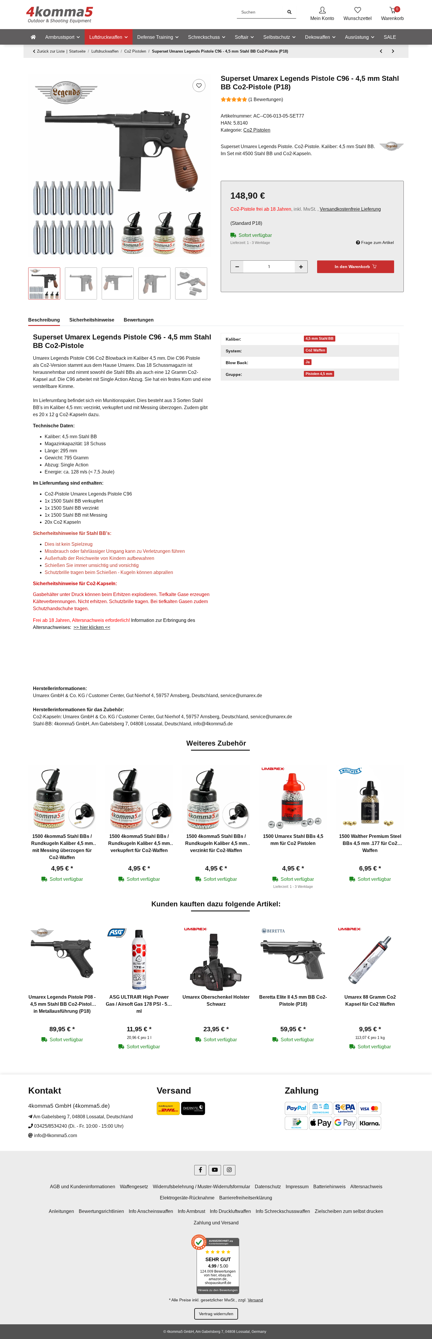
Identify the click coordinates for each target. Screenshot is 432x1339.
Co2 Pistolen (256, 130)
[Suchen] (289, 12)
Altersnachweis (366, 1186)
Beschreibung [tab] (44, 319)
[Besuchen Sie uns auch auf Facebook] (200, 1170)
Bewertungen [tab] (139, 319)
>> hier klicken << (91, 627)
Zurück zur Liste (51, 51)
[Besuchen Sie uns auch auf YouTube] (215, 1170)
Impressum (297, 1186)
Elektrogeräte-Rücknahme (187, 1197)
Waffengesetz (134, 1186)
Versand (255, 1300)
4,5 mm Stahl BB (320, 339)
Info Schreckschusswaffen (283, 1211)
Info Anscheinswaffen (151, 1211)
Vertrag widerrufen (216, 1313)
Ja (308, 362)
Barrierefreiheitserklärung (245, 1197)
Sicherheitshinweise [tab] (91, 319)
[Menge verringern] (237, 267)
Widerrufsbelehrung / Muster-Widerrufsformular (201, 1186)
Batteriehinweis (329, 1186)
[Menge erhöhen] (300, 267)
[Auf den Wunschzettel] (198, 85)
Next (394, 828)
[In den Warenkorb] (33, 71)
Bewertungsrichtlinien (101, 1211)
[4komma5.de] (33, 37)
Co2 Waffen (315, 350)
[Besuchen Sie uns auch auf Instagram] (229, 1170)
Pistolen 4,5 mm (319, 374)
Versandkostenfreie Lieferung (350, 209)
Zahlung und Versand (216, 1222)
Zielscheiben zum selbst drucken (349, 1211)
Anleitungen (61, 1211)
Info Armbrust (191, 1211)
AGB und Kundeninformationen (82, 1186)
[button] (322, 14)
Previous (38, 828)
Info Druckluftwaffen (230, 1211)
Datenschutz (268, 1186)
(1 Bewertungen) (265, 99)
